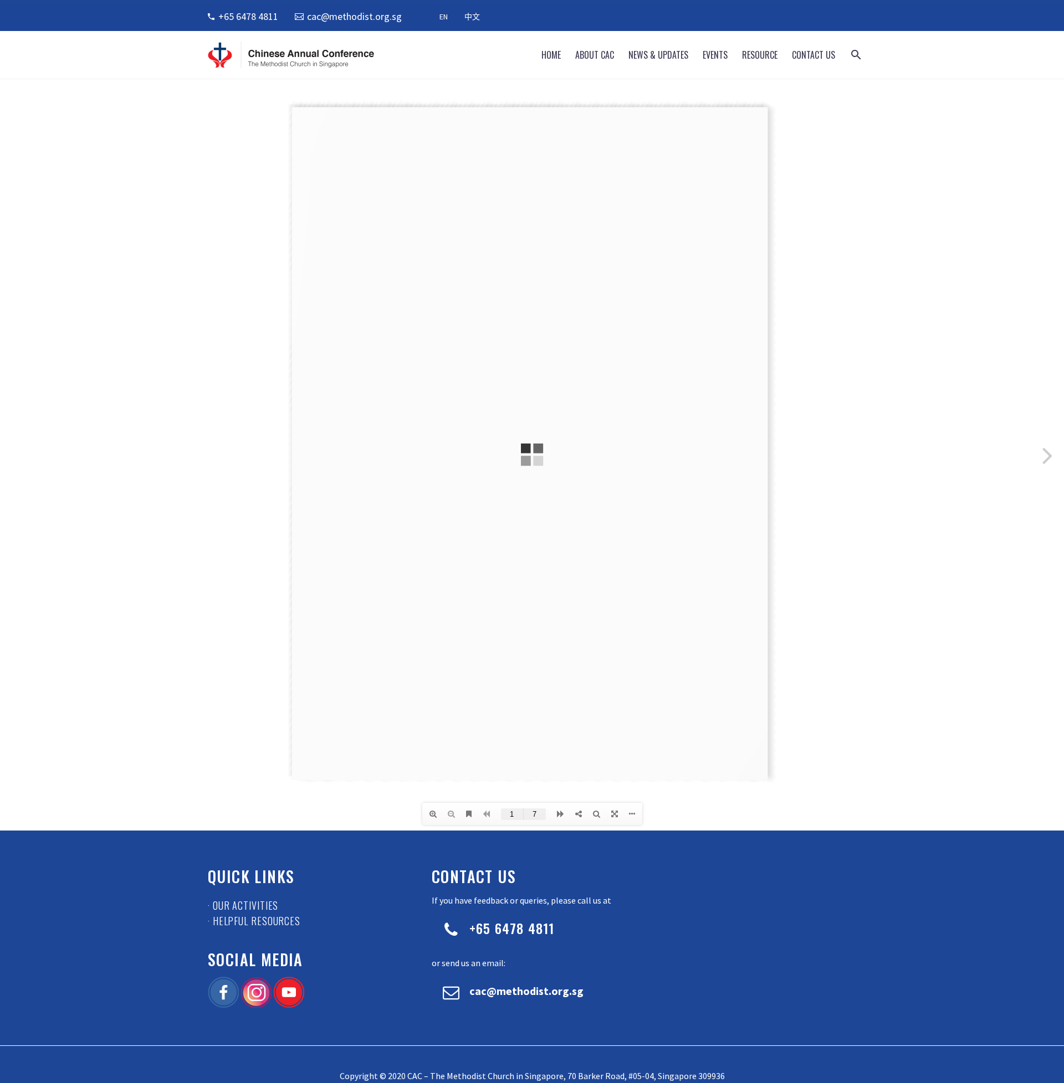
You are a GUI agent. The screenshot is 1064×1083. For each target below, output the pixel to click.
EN (443, 17)
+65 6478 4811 (248, 16)
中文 (472, 17)
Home (551, 54)
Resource (759, 54)
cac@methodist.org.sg (354, 16)
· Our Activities (243, 905)
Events (715, 54)
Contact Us (813, 54)
